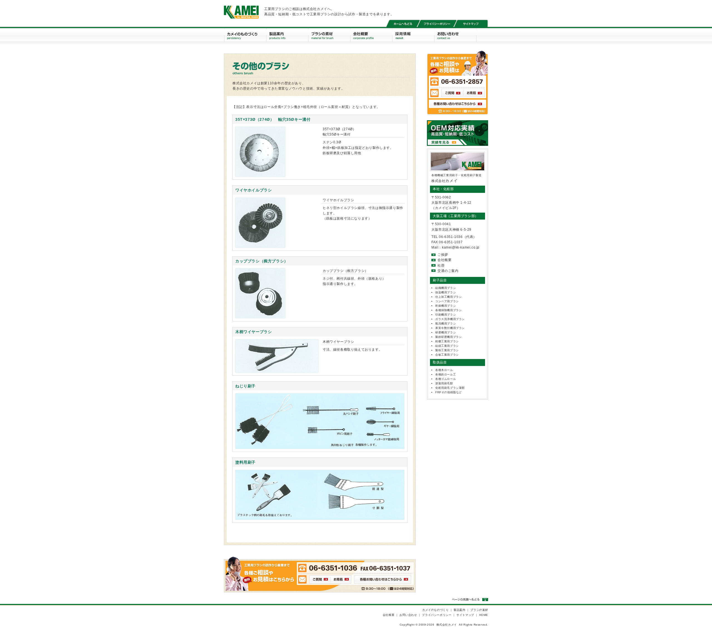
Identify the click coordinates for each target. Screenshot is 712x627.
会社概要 (444, 260)
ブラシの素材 (479, 609)
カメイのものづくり (435, 609)
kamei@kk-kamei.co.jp (460, 247)
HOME (483, 614)
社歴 (440, 265)
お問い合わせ (408, 614)
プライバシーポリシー (436, 614)
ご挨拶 (442, 255)
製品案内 (459, 609)
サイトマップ (465, 614)
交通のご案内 (448, 271)
